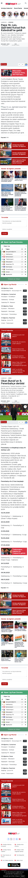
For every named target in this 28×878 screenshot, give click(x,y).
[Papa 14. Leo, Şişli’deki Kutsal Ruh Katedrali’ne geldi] (14, 108)
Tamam (22, 876)
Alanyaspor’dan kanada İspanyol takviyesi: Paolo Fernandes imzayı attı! (19, 645)
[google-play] (14, 865)
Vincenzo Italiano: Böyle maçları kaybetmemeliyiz (6, 659)
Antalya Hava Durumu (19, 845)
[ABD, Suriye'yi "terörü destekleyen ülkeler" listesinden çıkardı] (7, 174)
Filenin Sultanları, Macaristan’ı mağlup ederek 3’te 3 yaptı (6, 630)
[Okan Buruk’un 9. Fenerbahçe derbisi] (14, 412)
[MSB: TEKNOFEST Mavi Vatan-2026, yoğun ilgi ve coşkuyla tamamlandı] (7, 187)
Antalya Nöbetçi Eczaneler (6, 845)
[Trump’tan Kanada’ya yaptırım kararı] (21, 174)
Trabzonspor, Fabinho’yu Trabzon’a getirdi (7, 643)
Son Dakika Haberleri (8, 860)
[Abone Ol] (26, 64)
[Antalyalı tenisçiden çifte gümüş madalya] (21, 624)
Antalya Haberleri (6, 8)
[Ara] (25, 3)
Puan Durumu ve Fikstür (6, 856)
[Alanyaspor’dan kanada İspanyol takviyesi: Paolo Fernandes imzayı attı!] (21, 637)
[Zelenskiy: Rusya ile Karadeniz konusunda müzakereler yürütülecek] (21, 187)
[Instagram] (14, 839)
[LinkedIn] (17, 839)
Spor (9, 378)
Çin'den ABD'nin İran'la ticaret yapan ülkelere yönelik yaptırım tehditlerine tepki (7, 209)
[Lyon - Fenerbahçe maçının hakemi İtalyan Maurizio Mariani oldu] (21, 653)
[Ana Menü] (1, 3)
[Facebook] (8, 839)
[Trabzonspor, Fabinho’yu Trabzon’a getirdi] (7, 637)
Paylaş (4, 64)
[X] (11, 839)
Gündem (10, 22)
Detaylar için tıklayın (14, 279)
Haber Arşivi (20, 860)
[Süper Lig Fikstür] (26, 284)
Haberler (3, 22)
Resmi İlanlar (18, 8)
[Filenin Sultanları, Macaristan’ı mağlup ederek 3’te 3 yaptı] (7, 624)
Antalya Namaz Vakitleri (6, 850)
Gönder (4, 233)
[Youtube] (19, 839)
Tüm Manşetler (20, 855)
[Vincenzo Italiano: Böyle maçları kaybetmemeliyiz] (7, 653)
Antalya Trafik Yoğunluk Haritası (19, 850)
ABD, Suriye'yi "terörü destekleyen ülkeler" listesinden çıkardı (7, 180)
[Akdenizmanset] (13, 3)
